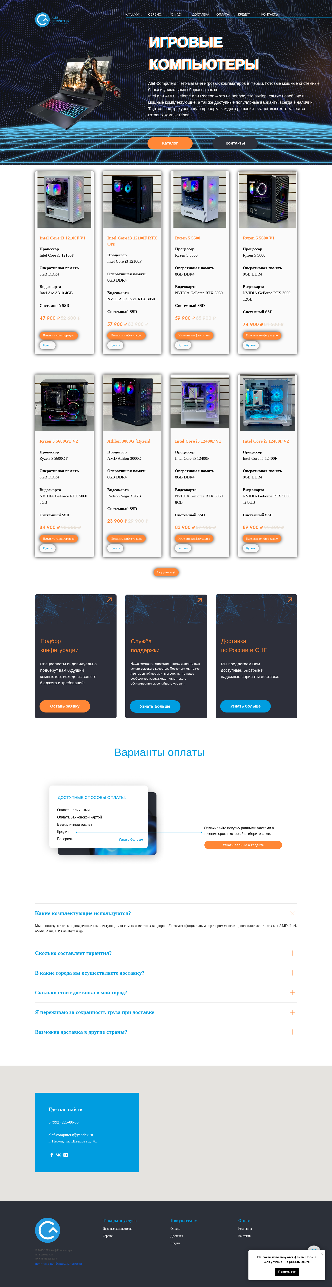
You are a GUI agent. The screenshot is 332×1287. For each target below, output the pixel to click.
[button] (65, 706)
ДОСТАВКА (200, 14)
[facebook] (51, 1155)
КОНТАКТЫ (269, 14)
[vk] (58, 1155)
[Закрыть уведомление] (322, 1253)
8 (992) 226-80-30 (64, 1122)
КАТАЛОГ (133, 14)
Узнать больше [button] (131, 839)
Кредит (175, 1243)
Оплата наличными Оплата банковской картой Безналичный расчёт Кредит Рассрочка (79, 824)
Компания (245, 1228)
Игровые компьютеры (117, 1228)
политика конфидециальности (58, 1264)
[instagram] (65, 1155)
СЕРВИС (154, 14)
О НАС (176, 14)
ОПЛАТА (222, 14)
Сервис (107, 1236)
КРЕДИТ (244, 14)
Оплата (175, 1228)
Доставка (177, 1236)
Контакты (244, 1236)
